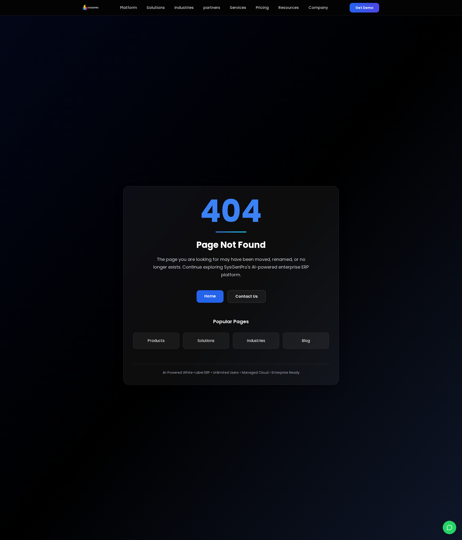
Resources (288, 7)
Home (210, 296)
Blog (306, 340)
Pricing (262, 7)
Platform (128, 7)
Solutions (156, 7)
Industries (184, 7)
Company (318, 7)
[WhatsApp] (449, 527)
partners (211, 7)
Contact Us (246, 296)
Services (238, 7)
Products (156, 340)
